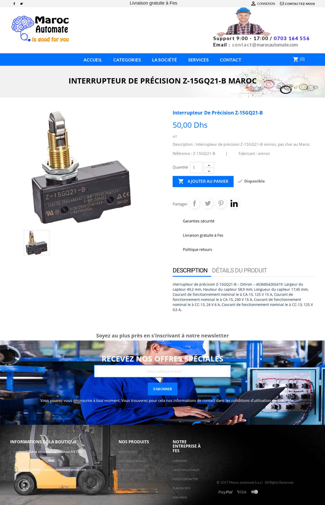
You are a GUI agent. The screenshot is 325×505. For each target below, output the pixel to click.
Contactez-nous (300, 4)
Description (190, 270)
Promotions (128, 451)
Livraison (180, 460)
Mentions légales (186, 469)
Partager (194, 203)
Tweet (208, 203)
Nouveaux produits (133, 461)
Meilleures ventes (132, 470)
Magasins (180, 497)
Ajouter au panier (203, 181)
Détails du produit (239, 270)
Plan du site (181, 488)
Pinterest (221, 203)
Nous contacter (185, 479)
